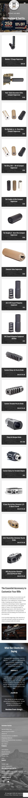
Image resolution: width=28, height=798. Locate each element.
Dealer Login (5, 764)
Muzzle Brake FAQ (7, 729)
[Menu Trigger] (25, 3)
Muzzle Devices (6, 752)
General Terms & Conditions (10, 736)
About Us (4, 733)
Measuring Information (8, 731)
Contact (21, 795)
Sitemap (15, 795)
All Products (5, 750)
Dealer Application (7, 766)
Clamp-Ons (5, 756)
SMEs (3, 758)
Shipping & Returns (7, 738)
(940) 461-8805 (14, 13)
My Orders (4, 744)
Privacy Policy (8, 795)
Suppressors (5, 754)
